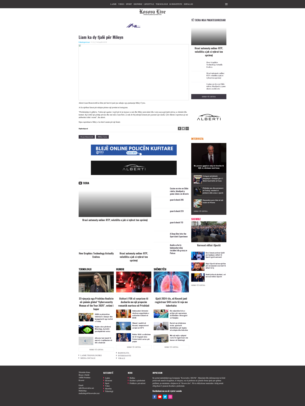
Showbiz (138, 4)
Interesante (124, 355)
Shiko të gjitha (96, 349)
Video (121, 4)
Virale (121, 358)
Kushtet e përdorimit (137, 380)
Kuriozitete (175, 4)
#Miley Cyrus (102, 137)
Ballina (132, 378)
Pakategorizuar (84, 42)
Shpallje (188, 4)
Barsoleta (123, 353)
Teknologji (162, 4)
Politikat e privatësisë (137, 383)
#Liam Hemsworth (86, 137)
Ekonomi (108, 380)
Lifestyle (149, 4)
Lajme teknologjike (91, 355)
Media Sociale (87, 358)
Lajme (113, 4)
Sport (129, 4)
